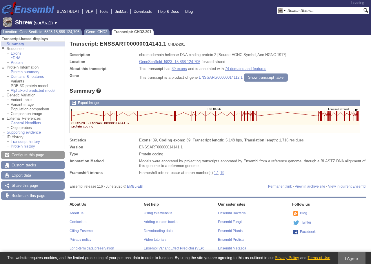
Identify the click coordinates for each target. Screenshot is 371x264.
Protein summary (25, 72)
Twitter (306, 222)
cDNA (16, 58)
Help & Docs (168, 11)
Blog (189, 11)
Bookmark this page (28, 195)
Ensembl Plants (230, 231)
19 (222, 172)
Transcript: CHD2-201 (132, 32)
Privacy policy (80, 239)
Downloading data (158, 231)
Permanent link (280, 186)
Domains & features (27, 76)
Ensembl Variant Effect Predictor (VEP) (174, 248)
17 (216, 172)
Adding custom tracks (160, 222)
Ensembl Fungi (230, 222)
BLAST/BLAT (68, 11)
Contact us (78, 222)
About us (76, 213)
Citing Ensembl (82, 231)
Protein (17, 62)
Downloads (143, 11)
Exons (16, 53)
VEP (89, 11)
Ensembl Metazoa (232, 248)
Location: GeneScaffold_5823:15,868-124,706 (41, 32)
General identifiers (26, 123)
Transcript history (25, 141)
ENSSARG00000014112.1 (221, 77)
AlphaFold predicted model (33, 90)
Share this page (25, 185)
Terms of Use (319, 258)
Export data (21, 175)
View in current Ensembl (347, 186)
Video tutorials (155, 239)
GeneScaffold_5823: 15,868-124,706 (169, 62)
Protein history (23, 146)
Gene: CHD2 (96, 32)
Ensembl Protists (231, 239)
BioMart (121, 11)
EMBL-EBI (135, 186)
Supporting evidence (24, 132)
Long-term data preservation (92, 248)
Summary (15, 44)
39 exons (179, 69)
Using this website (158, 213)
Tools (103, 11)
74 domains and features (245, 69)
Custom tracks (24, 165)
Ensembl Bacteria (232, 213)
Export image (88, 103)
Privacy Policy (287, 258)
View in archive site (310, 186)
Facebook (308, 232)
